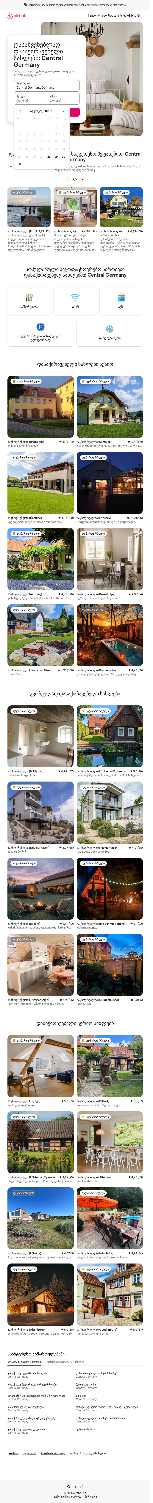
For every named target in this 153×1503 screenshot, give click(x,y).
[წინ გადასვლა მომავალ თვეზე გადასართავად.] (63, 111)
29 (56, 156)
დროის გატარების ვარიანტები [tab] (65, 1361)
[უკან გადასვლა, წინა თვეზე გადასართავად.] (20, 111)
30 (63, 156)
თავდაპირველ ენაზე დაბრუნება (106, 5)
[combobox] (47, 87)
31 (19, 164)
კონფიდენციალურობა (67, 1496)
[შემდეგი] (82, 179)
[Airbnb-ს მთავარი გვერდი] (16, 15)
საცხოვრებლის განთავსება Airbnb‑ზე (114, 16)
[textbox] (30, 100)
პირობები (91, 1496)
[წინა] (68, 179)
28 (48, 156)
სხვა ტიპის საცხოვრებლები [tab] (24, 1361)
